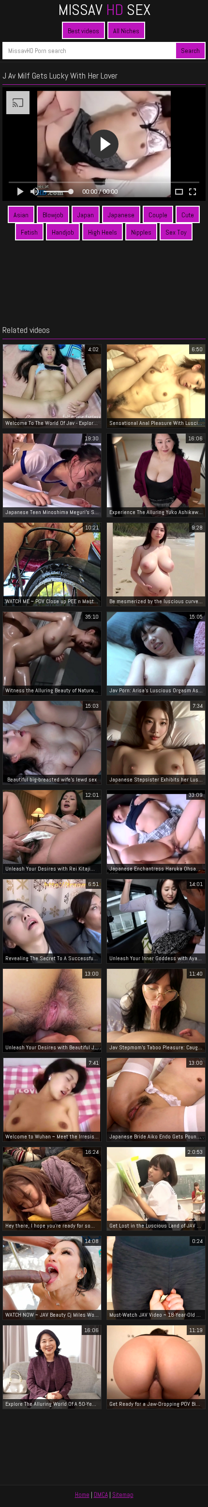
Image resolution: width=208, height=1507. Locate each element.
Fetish (29, 232)
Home (82, 1495)
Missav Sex (104, 9)
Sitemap (123, 1495)
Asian (21, 215)
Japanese (121, 215)
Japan (85, 215)
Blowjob (53, 215)
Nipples (141, 232)
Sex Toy (176, 232)
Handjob (63, 232)
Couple (158, 215)
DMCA (101, 1495)
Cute (187, 215)
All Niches (126, 30)
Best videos (83, 30)
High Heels (102, 232)
